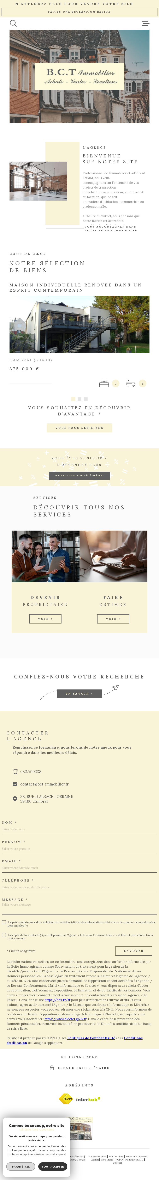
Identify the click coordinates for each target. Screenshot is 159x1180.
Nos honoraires (97, 1156)
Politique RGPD (134, 1159)
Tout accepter (53, 1166)
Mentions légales (136, 1156)
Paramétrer (21, 1166)
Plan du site (116, 1156)
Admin (95, 1159)
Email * (12, 861)
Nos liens (107, 1159)
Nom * (9, 822)
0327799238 (30, 771)
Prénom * (14, 841)
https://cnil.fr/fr (57, 1000)
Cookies (117, 1163)
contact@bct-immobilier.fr (44, 784)
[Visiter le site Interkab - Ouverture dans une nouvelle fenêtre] (66, 1099)
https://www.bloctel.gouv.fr (65, 1019)
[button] (73, 399)
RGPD (119, 1159)
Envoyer (134, 951)
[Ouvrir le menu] (145, 23)
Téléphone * (18, 880)
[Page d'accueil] (79, 1139)
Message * (15, 899)
